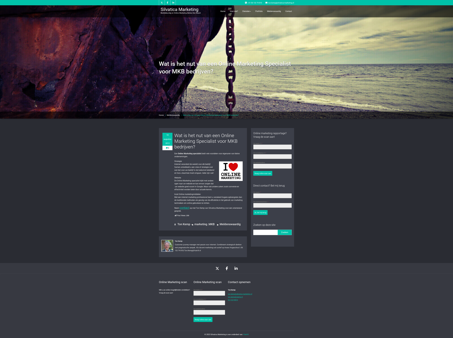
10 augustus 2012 (167, 139)
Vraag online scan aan (262, 173)
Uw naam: (257, 192)
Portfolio (259, 11)
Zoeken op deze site (264, 224)
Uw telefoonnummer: (260, 202)
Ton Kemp (183, 224)
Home (222, 11)
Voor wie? (234, 11)
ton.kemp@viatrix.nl (235, 297)
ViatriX (246, 334)
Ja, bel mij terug (260, 212)
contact (184, 207)
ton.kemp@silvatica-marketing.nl (240, 294)
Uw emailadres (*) (259, 153)
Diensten (246, 11)
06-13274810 (233, 300)
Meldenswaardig (274, 11)
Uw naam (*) (257, 143)
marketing (200, 224)
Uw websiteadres (259, 162)
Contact (288, 11)
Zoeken (284, 232)
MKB (212, 224)
